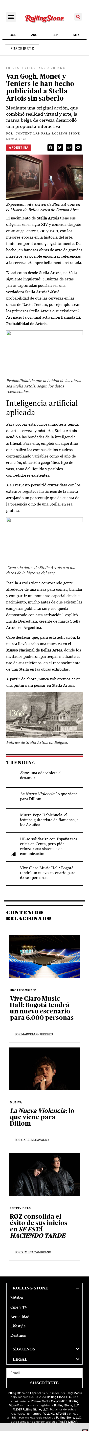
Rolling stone (30, 1288)
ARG (34, 35)
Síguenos (24, 1349)
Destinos (18, 1335)
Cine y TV (18, 1307)
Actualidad (19, 1316)
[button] (11, 17)
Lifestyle (18, 1326)
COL (13, 35)
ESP (55, 35)
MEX (76, 35)
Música (16, 1298)
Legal (20, 1359)
